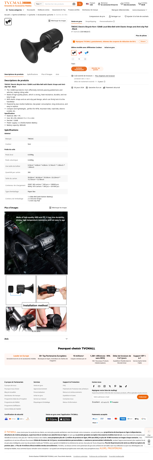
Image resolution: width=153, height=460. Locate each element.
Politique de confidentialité (98, 456)
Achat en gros (110, 47)
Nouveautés (31, 10)
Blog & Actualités (10, 392)
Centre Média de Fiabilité (12, 409)
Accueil (7, 15)
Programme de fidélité (11, 402)
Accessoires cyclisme (45, 15)
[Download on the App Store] (65, 419)
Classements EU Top (59, 10)
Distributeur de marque (90, 10)
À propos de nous (10, 385)
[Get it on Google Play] (52, 419)
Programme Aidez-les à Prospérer (15, 399)
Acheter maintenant (79, 69)
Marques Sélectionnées (120, 10)
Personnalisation (39, 392)
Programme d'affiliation (12, 406)
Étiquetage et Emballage (42, 402)
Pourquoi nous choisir (11, 389)
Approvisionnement (40, 389)
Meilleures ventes (43, 10)
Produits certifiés (74, 10)
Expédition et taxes (69, 395)
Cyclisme (31, 15)
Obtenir (143, 41)
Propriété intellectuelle (116, 456)
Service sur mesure (40, 399)
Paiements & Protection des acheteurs (75, 389)
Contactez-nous (68, 399)
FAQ (64, 385)
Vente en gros (38, 385)
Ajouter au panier (96, 69)
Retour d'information (70, 402)
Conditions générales (80, 456)
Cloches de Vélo (61, 15)
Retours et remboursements (72, 392)
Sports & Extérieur (19, 15)
